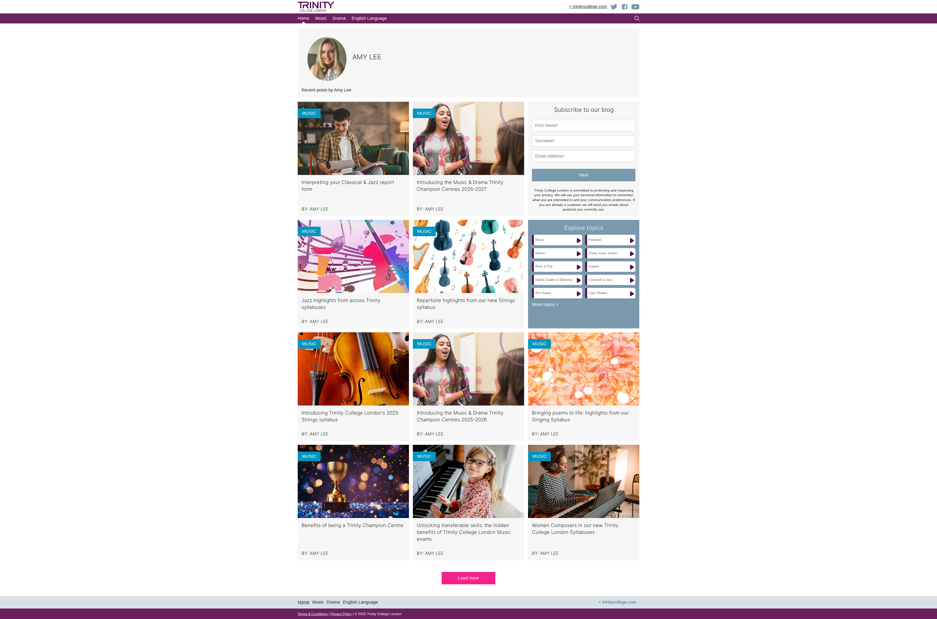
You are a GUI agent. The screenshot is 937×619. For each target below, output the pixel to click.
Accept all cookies (510, 75)
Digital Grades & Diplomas (554, 280)
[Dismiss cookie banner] (573, 18)
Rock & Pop (543, 266)
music (309, 113)
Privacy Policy (341, 614)
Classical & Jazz (600, 280)
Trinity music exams (603, 253)
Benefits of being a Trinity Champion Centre (352, 525)
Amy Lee (319, 209)
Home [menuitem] (303, 18)
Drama (540, 253)
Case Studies (598, 293)
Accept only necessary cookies (554, 75)
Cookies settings (468, 75)
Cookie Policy (421, 57)
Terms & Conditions (313, 614)
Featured (595, 240)
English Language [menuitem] (360, 602)
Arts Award (543, 293)
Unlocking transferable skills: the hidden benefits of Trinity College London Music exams (464, 532)
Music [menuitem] (321, 18)
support (594, 266)
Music (539, 240)
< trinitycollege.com (588, 6)
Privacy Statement (458, 57)
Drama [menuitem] (339, 18)
